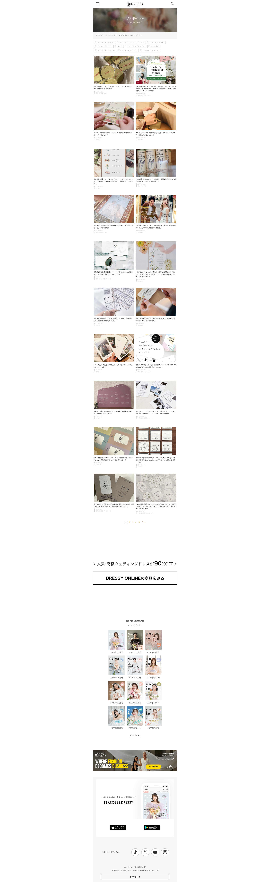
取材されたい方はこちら (150, 870)
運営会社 (115, 870)
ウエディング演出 (156, 42)
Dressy (135, 4)
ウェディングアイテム (136, 46)
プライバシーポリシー (135, 870)
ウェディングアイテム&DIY (115, 35)
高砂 (119, 46)
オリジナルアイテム (105, 42)
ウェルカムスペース (150, 50)
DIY (142, 42)
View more (135, 735)
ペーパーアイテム (134, 35)
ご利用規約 (122, 870)
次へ (144, 522)
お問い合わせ (135, 877)
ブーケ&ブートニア (127, 42)
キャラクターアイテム (106, 50)
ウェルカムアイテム (128, 50)
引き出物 (154, 46)
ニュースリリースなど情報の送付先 (135, 867)
